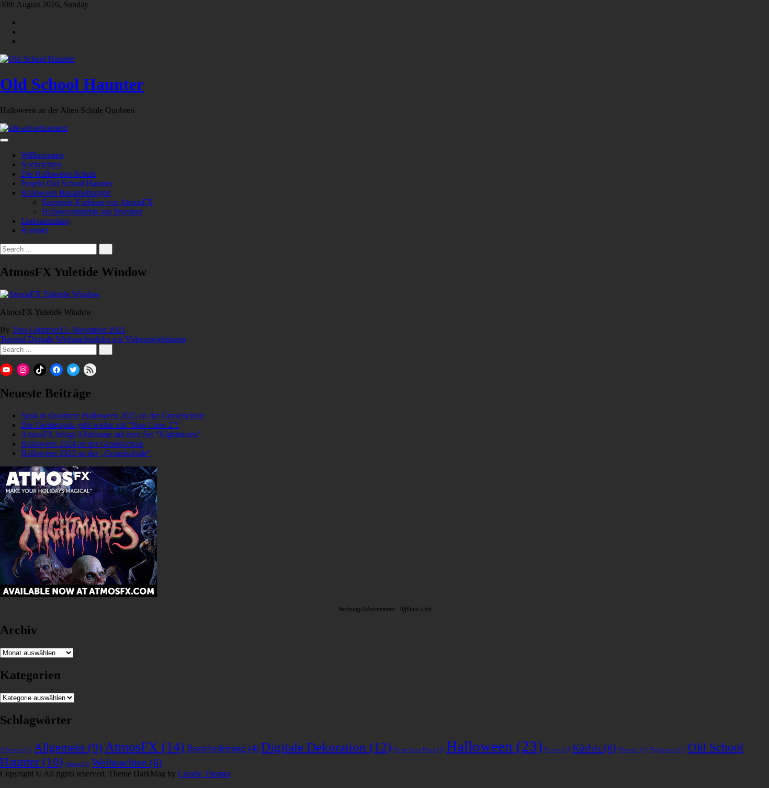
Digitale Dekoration (326, 747)
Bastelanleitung (223, 748)
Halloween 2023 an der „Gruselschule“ (86, 453)
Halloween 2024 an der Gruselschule (82, 443)
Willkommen (42, 155)
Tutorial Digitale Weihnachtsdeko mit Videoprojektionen (93, 339)
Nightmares (667, 749)
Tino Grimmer (35, 329)
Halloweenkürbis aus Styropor (92, 211)
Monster (632, 749)
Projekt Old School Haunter (67, 183)
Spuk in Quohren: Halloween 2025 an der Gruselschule (113, 415)
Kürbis (594, 747)
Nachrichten (41, 164)
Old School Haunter (72, 84)
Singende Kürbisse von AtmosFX (97, 202)
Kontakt (34, 230)
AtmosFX (145, 747)
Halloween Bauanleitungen (66, 192)
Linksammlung (46, 220)
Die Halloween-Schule (58, 173)
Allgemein (68, 747)
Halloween (494, 746)
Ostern (77, 764)
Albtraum (16, 749)
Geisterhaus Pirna (418, 749)
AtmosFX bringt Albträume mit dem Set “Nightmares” (111, 434)
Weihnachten (127, 762)
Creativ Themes (204, 773)
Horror (557, 749)
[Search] (105, 249)
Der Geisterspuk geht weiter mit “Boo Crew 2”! (100, 424)
